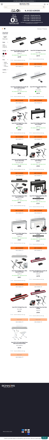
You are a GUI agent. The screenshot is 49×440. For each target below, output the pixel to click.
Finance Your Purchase (41, 397)
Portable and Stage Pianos (21, 413)
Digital (20, 396)
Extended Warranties (41, 423)
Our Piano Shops (31, 402)
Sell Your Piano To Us (22, 401)
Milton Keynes (31, 405)
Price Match (41, 398)
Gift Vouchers (41, 401)
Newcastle (31, 406)
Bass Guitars (21, 420)
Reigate (30, 407)
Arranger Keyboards (21, 411)
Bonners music (7, 431)
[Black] (4, 54)
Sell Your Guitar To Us (22, 425)
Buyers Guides (42, 415)
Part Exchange (42, 400)
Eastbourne (31, 404)
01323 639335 (33, 10)
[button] (47, 4)
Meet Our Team (32, 416)
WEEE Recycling (42, 424)
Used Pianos (21, 399)
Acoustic (20, 395)
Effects (20, 423)
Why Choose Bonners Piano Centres (22, 404)
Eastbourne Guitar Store (31, 414)
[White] (4, 56)
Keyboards (21, 407)
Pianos (20, 393)
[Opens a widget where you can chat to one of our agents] (44, 437)
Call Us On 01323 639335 (32, 398)
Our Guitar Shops (31, 411)
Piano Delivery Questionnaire (42, 405)
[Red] (6, 54)
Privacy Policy (41, 418)
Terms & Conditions (41, 417)
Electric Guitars (22, 419)
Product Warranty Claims (42, 420)
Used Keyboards (22, 415)
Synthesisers (21, 409)
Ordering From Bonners (42, 394)
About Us (31, 393)
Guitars (20, 417)
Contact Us (31, 395)
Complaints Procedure (41, 426)
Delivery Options (40, 403)
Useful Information (41, 411)
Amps (20, 421)
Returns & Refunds (41, 408)
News (40, 413)
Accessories (21, 397)
